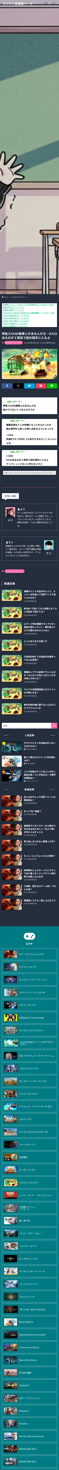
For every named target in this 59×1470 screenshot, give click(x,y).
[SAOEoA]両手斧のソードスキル (16, 315)
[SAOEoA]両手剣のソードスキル (16, 318)
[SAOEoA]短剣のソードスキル (15, 323)
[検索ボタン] (46, 3)
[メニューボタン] (53, 3)
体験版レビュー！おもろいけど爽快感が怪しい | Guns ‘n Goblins (29, 304)
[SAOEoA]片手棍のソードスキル (16, 321)
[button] (7, 385)
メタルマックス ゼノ (13, 342)
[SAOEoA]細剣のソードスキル (15, 326)
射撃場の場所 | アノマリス (13, 310)
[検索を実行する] (54, 726)
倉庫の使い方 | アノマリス (13, 307)
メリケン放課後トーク (18, 3)
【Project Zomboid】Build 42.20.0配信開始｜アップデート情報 (29, 312)
